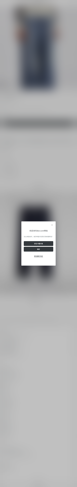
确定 (38, 249)
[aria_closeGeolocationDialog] (52, 225)
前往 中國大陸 (38, 244)
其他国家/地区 (38, 256)
